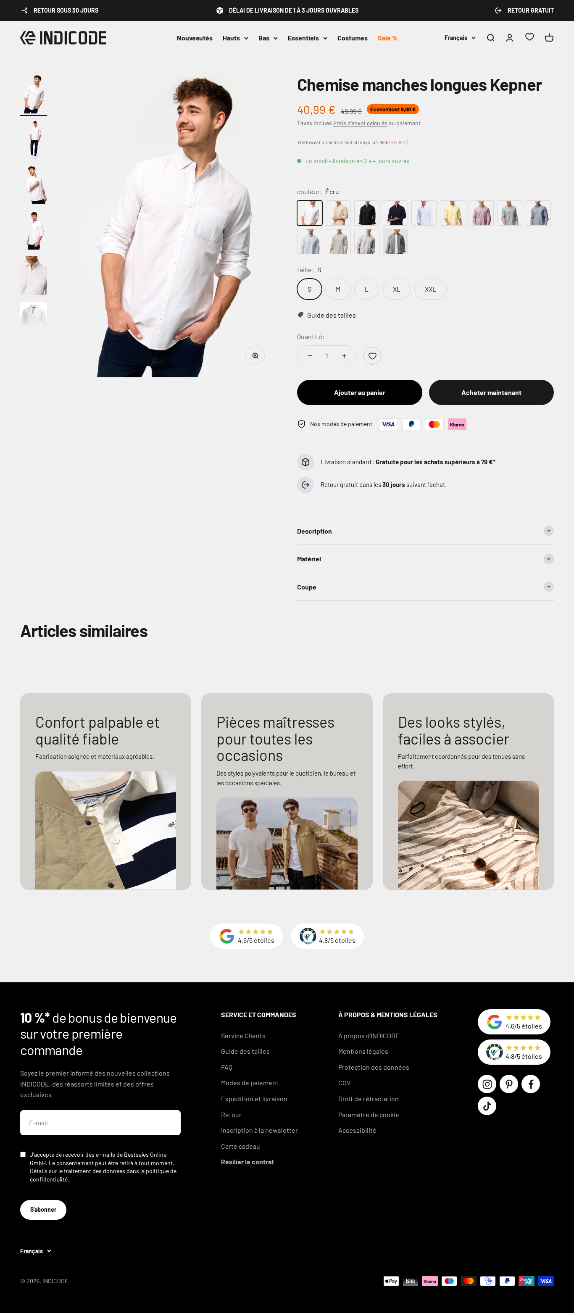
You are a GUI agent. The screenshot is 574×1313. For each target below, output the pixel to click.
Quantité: (310, 336)
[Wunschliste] (529, 38)
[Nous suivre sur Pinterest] (509, 1084)
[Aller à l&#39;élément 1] (33, 95)
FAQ (226, 1067)
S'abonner (43, 1209)
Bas (263, 38)
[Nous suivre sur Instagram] (487, 1084)
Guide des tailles (245, 1051)
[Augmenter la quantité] (344, 356)
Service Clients (243, 1035)
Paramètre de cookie (368, 1114)
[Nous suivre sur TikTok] (487, 1106)
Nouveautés (195, 38)
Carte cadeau (240, 1146)
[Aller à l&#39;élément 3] (33, 186)
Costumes (352, 38)
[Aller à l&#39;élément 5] (33, 276)
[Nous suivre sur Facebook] (530, 1084)
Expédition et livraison (254, 1098)
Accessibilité (357, 1130)
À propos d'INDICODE (369, 1035)
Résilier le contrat (247, 1162)
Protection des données (373, 1067)
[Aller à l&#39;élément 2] (33, 140)
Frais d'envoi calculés (360, 122)
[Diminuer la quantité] (310, 356)
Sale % (388, 38)
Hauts (231, 38)
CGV (344, 1083)
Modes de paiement (250, 1083)
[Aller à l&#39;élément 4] (33, 231)
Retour (231, 1114)
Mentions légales (363, 1051)
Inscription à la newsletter (259, 1130)
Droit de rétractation (368, 1098)
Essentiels (303, 38)
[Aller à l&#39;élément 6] (33, 322)
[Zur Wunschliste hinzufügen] (372, 356)
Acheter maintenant (491, 392)
